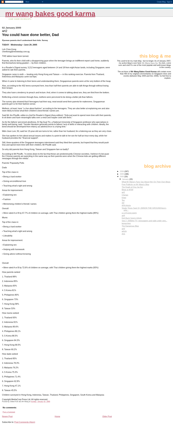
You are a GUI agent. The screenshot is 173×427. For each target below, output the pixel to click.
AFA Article (126, 205)
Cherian (125, 195)
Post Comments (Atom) (24, 422)
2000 (122, 176)
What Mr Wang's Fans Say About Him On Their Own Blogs (146, 182)
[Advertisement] (158, 36)
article (124, 231)
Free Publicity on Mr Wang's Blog (135, 184)
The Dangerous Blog (130, 226)
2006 (122, 171)
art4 (123, 215)
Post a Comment (9, 412)
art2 (123, 192)
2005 (122, 174)
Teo (123, 200)
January (125, 179)
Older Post (107, 416)
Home (57, 416)
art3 (123, 229)
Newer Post (7, 416)
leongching (126, 223)
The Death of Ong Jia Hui (132, 187)
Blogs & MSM (127, 190)
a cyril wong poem (129, 213)
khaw (124, 198)
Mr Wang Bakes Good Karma (50, 14)
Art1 (123, 234)
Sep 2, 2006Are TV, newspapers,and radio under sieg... (144, 221)
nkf (123, 203)
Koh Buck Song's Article (132, 218)
